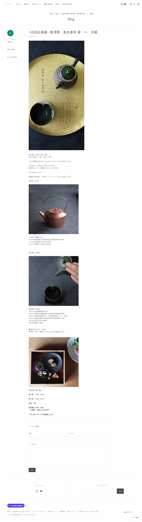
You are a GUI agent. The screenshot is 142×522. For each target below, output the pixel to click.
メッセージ (32, 444)
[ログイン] (134, 4)
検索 (8, 511)
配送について (71, 511)
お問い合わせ (48, 4)
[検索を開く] (131, 4)
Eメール (72, 433)
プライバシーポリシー (39, 511)
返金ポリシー (52, 511)
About (26, 4)
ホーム (18, 4)
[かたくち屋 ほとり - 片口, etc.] (7, 4)
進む (13, 49)
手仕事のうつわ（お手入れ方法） (89, 511)
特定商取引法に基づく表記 (21, 511)
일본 (128, 512)
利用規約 (62, 511)
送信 (120, 491)
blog (58, 4)
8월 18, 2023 (32, 36)
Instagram (67, 4)
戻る (8, 49)
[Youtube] (125, 4)
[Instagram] (122, 4)
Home (51, 14)
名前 (30, 433)
